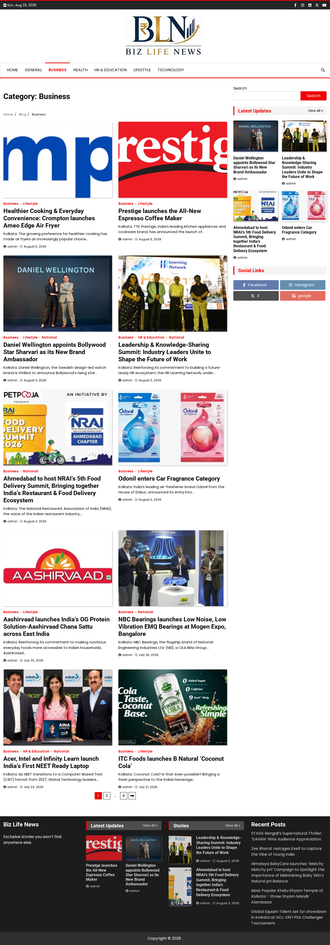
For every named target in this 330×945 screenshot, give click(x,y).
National (49, 337)
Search (240, 88)
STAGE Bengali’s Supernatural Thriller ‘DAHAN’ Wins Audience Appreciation (286, 836)
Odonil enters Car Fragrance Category (169, 478)
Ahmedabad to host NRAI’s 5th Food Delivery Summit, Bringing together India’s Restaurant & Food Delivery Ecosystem (52, 489)
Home (12, 70)
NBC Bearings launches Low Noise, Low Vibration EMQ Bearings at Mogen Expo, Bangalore (172, 626)
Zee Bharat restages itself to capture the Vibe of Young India (286, 851)
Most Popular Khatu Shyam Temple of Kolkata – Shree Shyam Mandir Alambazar (287, 896)
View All (314, 110)
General (33, 70)
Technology (171, 70)
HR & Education (110, 70)
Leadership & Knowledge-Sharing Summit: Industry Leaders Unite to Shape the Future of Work (164, 352)
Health (80, 70)
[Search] (323, 70)
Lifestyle (142, 70)
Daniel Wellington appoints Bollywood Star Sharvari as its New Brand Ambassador (54, 352)
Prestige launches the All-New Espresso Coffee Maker (159, 214)
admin (12, 246)
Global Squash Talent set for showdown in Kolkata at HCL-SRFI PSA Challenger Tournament (288, 917)
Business (57, 70)
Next (132, 795)
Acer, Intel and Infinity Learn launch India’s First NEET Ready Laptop (51, 762)
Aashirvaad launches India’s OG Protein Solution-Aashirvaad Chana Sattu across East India (56, 626)
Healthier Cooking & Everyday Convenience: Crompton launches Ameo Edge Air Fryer (49, 218)
